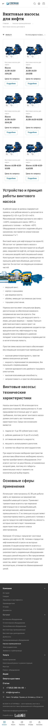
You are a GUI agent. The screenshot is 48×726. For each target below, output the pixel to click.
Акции (5, 674)
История (6, 593)
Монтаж (6, 667)
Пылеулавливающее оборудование (16, 640)
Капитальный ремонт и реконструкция (17, 663)
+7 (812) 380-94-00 (15, 688)
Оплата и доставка (11, 679)
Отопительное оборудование (14, 623)
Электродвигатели (10, 647)
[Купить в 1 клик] (11, 56)
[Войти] (39, 4)
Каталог (6, 615)
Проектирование (9, 660)
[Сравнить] (15, 56)
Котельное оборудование (12, 619)
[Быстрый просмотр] (7, 56)
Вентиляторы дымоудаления (14, 633)
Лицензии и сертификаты (13, 600)
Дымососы (7, 637)
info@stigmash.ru (13, 692)
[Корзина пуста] (43, 3)
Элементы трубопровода (12, 651)
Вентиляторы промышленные (14, 630)
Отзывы (6, 607)
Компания (7, 588)
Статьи (6, 683)
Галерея (6, 596)
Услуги (6, 655)
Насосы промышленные (12, 644)
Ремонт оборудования (11, 670)
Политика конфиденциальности (15, 711)
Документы (7, 610)
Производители (9, 603)
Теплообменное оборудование (14, 626)
